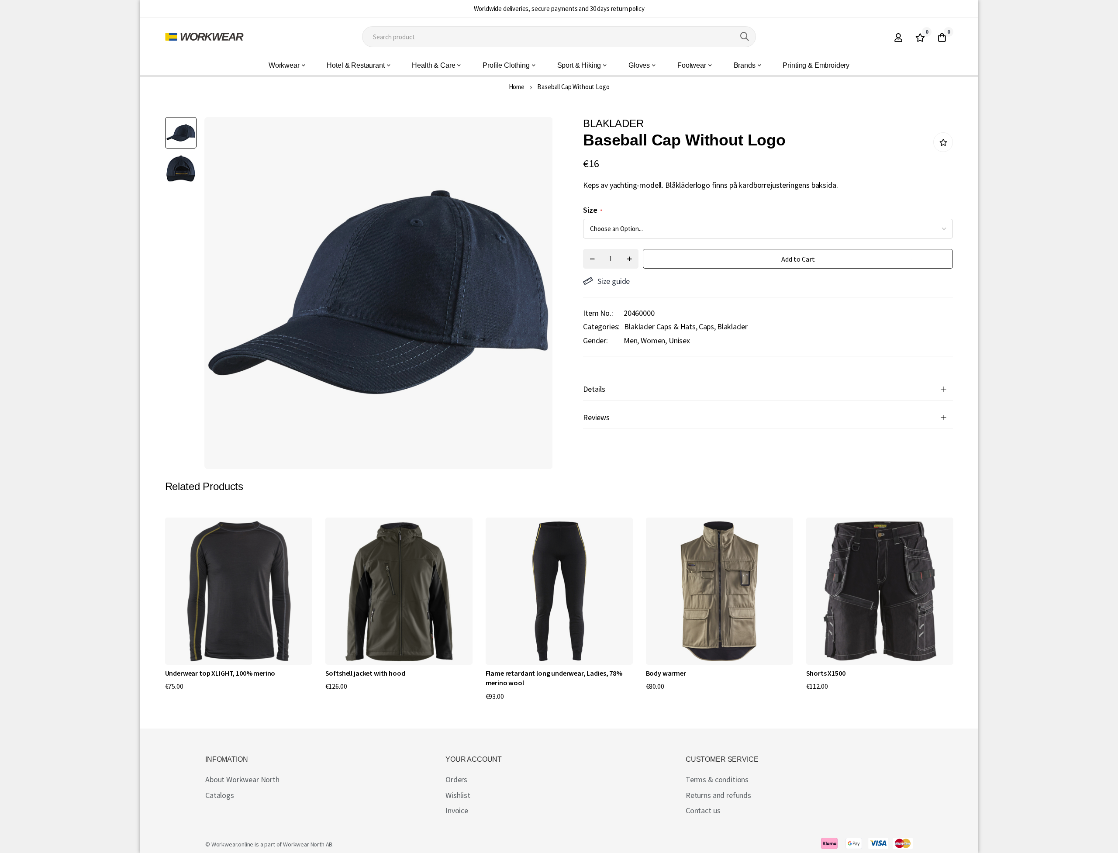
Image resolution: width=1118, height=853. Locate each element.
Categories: (601, 326)
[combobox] (559, 36)
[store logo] (204, 37)
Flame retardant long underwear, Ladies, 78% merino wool (554, 678)
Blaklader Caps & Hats (660, 326)
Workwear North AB (307, 844)
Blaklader (732, 326)
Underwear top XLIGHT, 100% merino (220, 673)
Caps (706, 326)
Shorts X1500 (825, 673)
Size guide (613, 281)
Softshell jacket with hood (365, 673)
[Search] (744, 36)
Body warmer (666, 673)
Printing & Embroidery (816, 65)
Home (516, 87)
